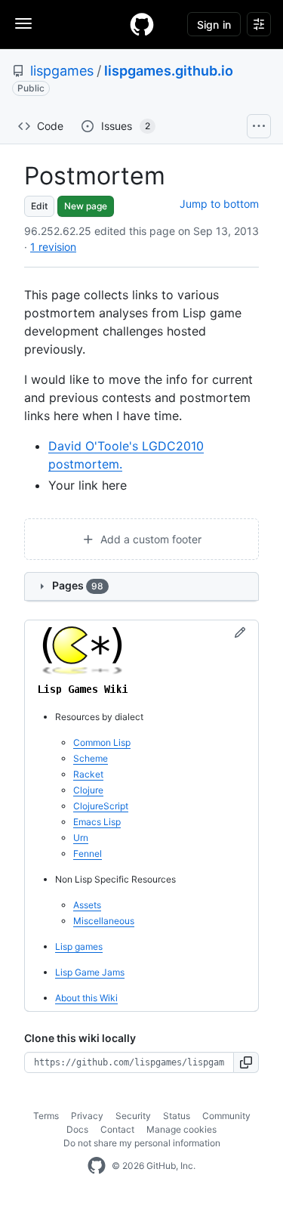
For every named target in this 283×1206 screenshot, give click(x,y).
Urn (80, 837)
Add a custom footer (149, 539)
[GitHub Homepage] (97, 1166)
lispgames (62, 71)
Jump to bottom (219, 203)
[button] (246, 1062)
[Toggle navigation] (23, 23)
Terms (46, 1115)
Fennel (87, 853)
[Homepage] (142, 24)
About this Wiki (86, 997)
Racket (88, 774)
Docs (77, 1129)
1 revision (53, 246)
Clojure (88, 790)
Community (226, 1115)
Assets (87, 905)
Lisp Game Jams (90, 972)
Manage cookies (181, 1129)
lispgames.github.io (168, 71)
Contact (117, 1129)
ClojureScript (100, 806)
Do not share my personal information (141, 1143)
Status (176, 1115)
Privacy (87, 1115)
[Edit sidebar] (240, 633)
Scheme (90, 758)
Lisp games (79, 946)
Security (133, 1115)
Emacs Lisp (97, 821)
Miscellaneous (103, 920)
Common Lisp (102, 742)
